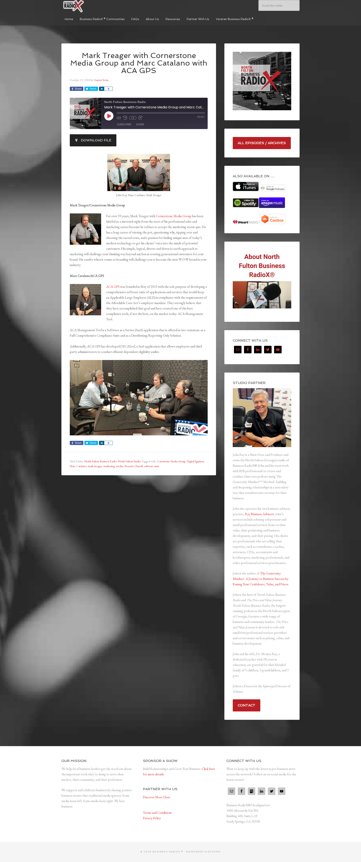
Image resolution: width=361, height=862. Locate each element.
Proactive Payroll (134, 466)
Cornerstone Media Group (173, 216)
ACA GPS (112, 286)
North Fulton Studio (129, 461)
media (119, 466)
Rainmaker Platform (203, 852)
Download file (96, 140)
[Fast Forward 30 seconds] (140, 118)
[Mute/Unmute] (119, 118)
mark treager (95, 466)
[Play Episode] (108, 115)
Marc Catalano (78, 466)
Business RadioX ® (92, 6)
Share (140, 124)
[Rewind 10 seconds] (125, 118)
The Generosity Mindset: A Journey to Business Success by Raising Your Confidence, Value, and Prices (261, 578)
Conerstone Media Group (171, 461)
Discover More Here (156, 797)
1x (132, 117)
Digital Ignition (195, 461)
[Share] (101, 89)
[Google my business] (251, 791)
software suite (151, 466)
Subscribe (124, 124)
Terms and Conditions (157, 812)
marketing (109, 466)
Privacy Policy (152, 818)
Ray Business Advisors (259, 514)
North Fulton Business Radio (100, 461)
